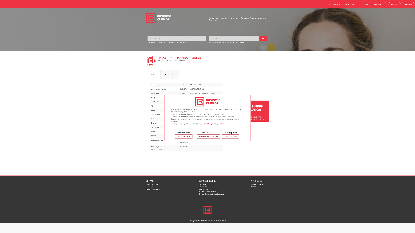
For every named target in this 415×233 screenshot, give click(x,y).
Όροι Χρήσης (203, 189)
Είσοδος (394, 4)
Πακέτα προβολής (351, 4)
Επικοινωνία (376, 4)
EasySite (365, 4)
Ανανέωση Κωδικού (153, 189)
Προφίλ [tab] (153, 74)
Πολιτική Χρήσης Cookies (208, 191)
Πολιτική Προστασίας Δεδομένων (211, 194)
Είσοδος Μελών (152, 184)
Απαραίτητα (184, 132)
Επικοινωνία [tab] (170, 74)
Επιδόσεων (208, 132)
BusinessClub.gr (334, 4)
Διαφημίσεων (231, 132)
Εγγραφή (408, 4)
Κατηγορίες (203, 184)
